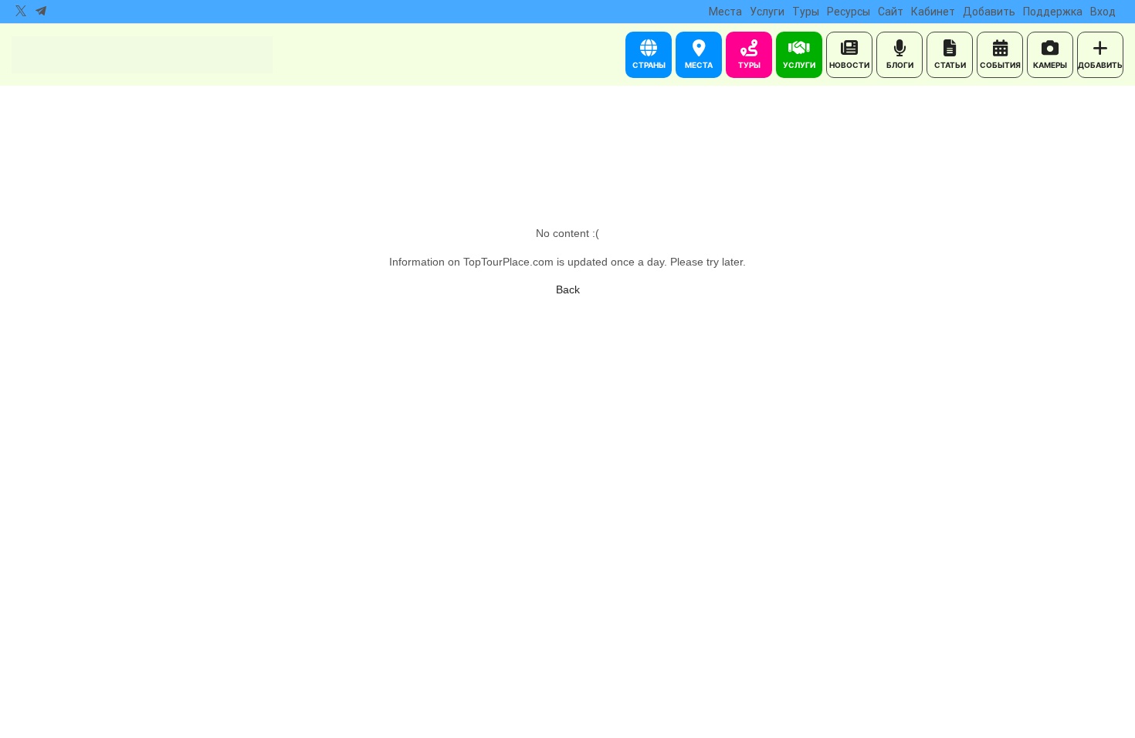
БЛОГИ (899, 64)
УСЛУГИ (799, 64)
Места (725, 11)
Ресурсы (848, 11)
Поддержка (1052, 11)
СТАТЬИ (950, 64)
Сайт (890, 11)
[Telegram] (41, 11)
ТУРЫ (749, 64)
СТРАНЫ (649, 64)
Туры (805, 11)
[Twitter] (20, 11)
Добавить (989, 11)
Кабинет (933, 11)
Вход (1103, 11)
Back (568, 289)
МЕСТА (699, 64)
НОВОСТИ (849, 64)
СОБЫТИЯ (1000, 64)
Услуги (767, 11)
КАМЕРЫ (1050, 64)
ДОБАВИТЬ (1100, 64)
